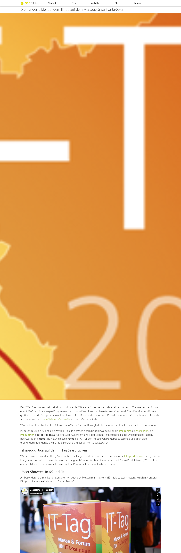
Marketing (95, 3)
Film (74, 3)
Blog (117, 3)
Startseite (52, 3)
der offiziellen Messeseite (56, 419)
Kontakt (137, 3)
